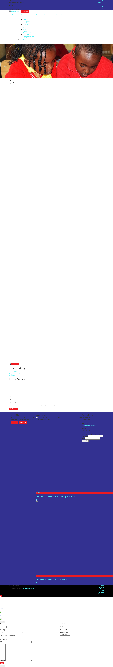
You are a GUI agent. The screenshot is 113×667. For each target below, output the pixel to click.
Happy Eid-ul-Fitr (13, 375)
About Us (19, 15)
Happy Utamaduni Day (15, 374)
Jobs (102, 1)
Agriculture (25, 38)
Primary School (27, 21)
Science (25, 28)
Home (13, 15)
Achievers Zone (24, 41)
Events (38, 15)
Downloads (25, 11)
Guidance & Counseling (29, 36)
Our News (51, 15)
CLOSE (2, 622)
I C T (24, 26)
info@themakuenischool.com (89, 425)
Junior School (26, 23)
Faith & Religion (27, 34)
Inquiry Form (23, 422)
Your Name (85, 436)
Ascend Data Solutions (28, 588)
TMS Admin (14, 371)
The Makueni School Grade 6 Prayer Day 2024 (56, 496)
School (21, 18)
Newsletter (101, 2)
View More (14, 422)
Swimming (25, 31)
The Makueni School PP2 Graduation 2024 (54, 579)
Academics (26, 24)
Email (83, 438)
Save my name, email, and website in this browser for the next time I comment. (33, 406)
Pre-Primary (26, 19)
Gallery (44, 15)
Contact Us (59, 15)
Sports (24, 29)
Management (23, 39)
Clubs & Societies (27, 33)
